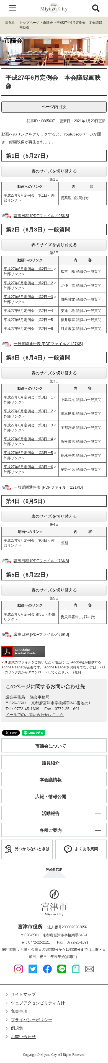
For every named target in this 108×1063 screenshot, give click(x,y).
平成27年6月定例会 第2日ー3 (28, 297)
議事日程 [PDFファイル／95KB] (41, 215)
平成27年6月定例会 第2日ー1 (28, 269)
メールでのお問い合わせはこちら (35, 714)
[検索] (95, 8)
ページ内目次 (54, 106)
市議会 (48, 23)
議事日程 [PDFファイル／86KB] (41, 634)
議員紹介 (51, 762)
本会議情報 (51, 779)
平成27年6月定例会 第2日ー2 (28, 283)
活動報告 (51, 813)
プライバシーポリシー (31, 1019)
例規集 (17, 1028)
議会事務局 (15, 697)
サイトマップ (23, 994)
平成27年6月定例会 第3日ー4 (28, 439)
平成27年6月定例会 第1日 (25, 195)
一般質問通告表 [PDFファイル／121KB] (48, 487)
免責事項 (19, 1011)
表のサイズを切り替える (54, 171)
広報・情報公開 (50, 796)
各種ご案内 (51, 830)
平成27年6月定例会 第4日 (25, 540)
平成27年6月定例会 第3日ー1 (28, 397)
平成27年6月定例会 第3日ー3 (28, 425)
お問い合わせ (23, 1036)
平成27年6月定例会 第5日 (24, 614)
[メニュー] (12, 8)
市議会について (50, 746)
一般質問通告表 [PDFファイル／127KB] (48, 344)
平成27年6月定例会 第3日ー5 (28, 453)
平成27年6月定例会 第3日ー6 (28, 467)
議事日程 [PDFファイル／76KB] (41, 561)
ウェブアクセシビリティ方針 (38, 1003)
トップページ (29, 23)
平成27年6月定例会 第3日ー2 (28, 411)
